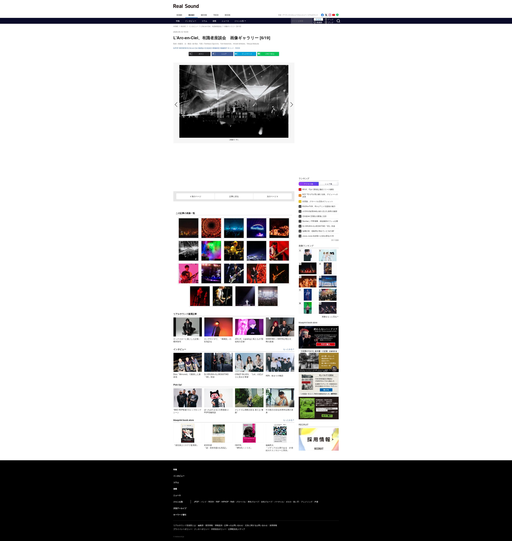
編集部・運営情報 (205, 525)
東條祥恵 (216, 48)
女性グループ (266, 501)
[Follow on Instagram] (330, 15)
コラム (204, 20)
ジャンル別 (239, 20)
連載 (214, 20)
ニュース (225, 20)
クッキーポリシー (201, 529)
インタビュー (190, 20)
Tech (215, 15)
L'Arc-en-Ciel (193, 48)
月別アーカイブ (179, 508)
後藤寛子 (224, 48)
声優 (316, 501)
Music (192, 15)
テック (330, 19)
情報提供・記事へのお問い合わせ (229, 525)
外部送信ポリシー (218, 529)
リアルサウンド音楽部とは (184, 525)
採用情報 (273, 525)
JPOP (176, 48)
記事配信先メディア (236, 529)
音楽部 (318, 19)
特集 (178, 20)
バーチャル (279, 501)
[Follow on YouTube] (333, 15)
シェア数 (328, 184)
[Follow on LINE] (337, 15)
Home (179, 15)
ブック (330, 22)
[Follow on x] (326, 15)
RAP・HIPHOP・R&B (225, 501)
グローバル (241, 501)
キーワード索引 (179, 514)
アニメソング (306, 501)
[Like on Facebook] (322, 15)
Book (227, 15)
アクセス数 (308, 184)
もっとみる (288, 349)
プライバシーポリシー (182, 529)
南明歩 (201, 48)
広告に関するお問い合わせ (256, 525)
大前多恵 (208, 48)
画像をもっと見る (329, 316)
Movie (204, 15)
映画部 (319, 22)
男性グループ (253, 501)
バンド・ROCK (234, 48)
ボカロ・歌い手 (292, 501)
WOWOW (183, 48)
